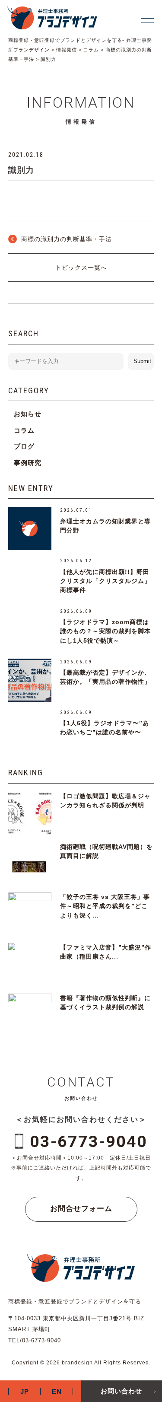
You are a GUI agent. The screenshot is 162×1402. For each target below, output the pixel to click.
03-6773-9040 (88, 1141)
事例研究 (27, 462)
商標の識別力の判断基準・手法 (66, 239)
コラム (24, 430)
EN (57, 1391)
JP (24, 1391)
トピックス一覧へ (81, 267)
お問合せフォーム (81, 1208)
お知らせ (27, 413)
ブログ (24, 446)
